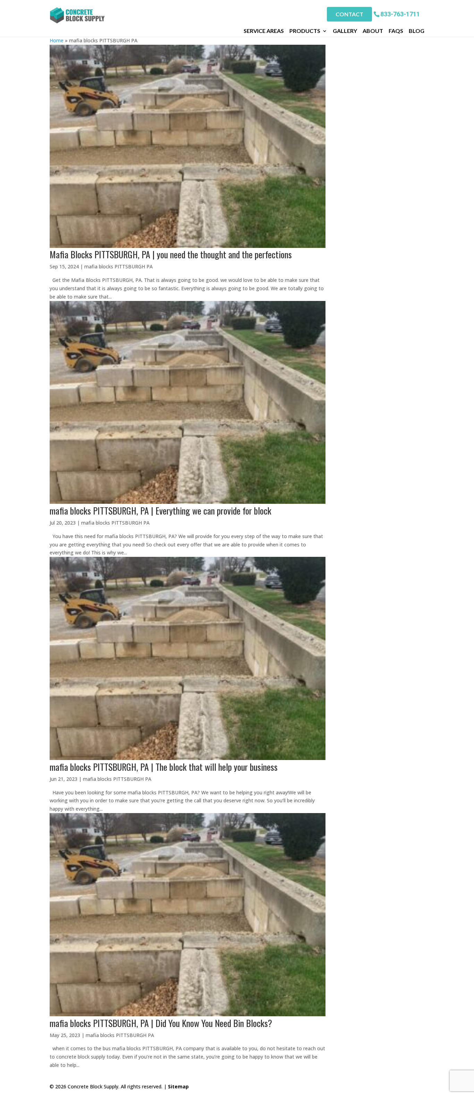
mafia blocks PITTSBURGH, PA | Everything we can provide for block (160, 510)
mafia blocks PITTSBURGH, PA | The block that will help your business (164, 767)
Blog (416, 30)
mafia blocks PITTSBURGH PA (118, 266)
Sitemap (178, 1086)
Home (57, 40)
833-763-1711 (400, 13)
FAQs (396, 30)
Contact (349, 14)
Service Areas (264, 30)
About (373, 30)
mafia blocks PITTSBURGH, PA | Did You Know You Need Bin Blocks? (161, 1023)
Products (304, 30)
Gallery (345, 30)
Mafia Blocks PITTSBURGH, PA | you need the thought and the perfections (171, 254)
